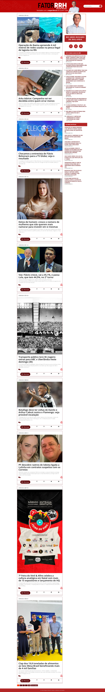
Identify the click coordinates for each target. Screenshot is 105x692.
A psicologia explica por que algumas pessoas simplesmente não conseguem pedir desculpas (76, 65)
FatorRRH (52, 6)
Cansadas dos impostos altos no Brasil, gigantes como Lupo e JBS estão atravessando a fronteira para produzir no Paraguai (76, 58)
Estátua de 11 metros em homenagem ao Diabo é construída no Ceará (74, 118)
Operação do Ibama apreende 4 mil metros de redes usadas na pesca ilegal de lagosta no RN (73, 129)
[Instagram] (76, 46)
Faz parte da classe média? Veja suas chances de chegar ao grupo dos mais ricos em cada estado (76, 72)
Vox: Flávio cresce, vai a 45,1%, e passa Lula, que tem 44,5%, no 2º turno (74, 157)
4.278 (29, 685)
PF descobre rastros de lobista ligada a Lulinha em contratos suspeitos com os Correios (73, 180)
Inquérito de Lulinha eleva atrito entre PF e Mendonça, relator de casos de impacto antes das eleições (76, 93)
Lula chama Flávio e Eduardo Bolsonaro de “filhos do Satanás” (76, 86)
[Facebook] (71, 46)
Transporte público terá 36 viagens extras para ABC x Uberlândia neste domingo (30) (73, 165)
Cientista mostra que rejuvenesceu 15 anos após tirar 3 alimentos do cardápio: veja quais (76, 100)
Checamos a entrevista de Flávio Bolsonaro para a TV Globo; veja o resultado (73, 143)
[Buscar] (100, 6)
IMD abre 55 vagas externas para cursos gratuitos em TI (75, 112)
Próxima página (34, 685)
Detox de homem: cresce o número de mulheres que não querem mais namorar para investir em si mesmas (73, 150)
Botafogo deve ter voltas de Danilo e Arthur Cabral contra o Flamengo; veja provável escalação (73, 173)
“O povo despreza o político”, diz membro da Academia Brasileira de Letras (76, 106)
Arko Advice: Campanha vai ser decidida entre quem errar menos (74, 137)
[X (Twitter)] (81, 46)
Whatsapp (26, 62)
